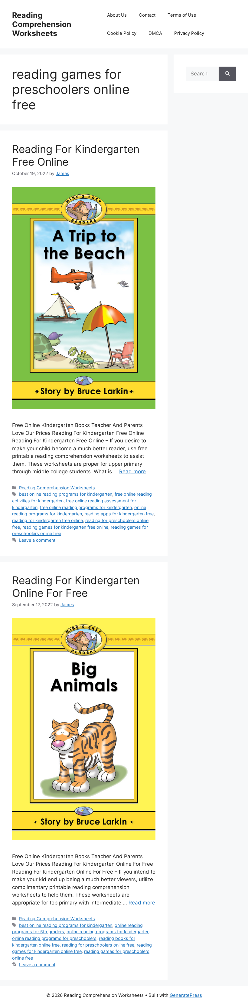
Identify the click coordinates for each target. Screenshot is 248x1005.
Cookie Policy (121, 33)
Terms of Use (182, 15)
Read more (132, 471)
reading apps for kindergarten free (119, 513)
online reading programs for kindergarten (108, 931)
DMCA (155, 33)
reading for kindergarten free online (47, 520)
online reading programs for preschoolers (54, 938)
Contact (147, 15)
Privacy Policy (189, 33)
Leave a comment (37, 540)
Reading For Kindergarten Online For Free (75, 586)
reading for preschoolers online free (98, 944)
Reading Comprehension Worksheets (41, 24)
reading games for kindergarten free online (65, 527)
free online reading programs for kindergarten (86, 507)
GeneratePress (186, 995)
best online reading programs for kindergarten (65, 494)
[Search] (227, 74)
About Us (117, 15)
